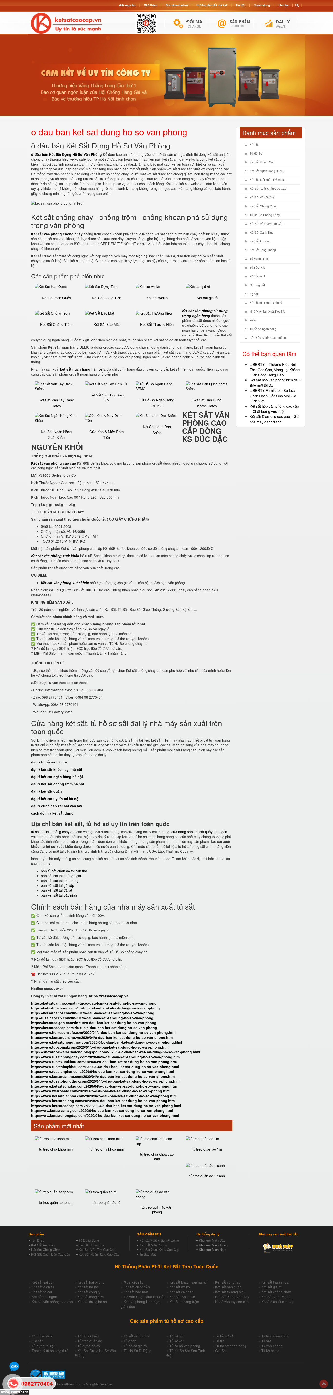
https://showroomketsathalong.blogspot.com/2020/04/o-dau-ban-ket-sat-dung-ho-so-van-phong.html (115, 1051)
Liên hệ (283, 5)
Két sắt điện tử (43, 1287)
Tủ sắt (266, 1340)
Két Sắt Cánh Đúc (261, 232)
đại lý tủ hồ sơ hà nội (49, 762)
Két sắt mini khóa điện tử (266, 303)
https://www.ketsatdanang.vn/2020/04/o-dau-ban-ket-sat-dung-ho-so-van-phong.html (102, 1037)
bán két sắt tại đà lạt (56, 890)
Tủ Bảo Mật (257, 267)
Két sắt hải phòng (91, 1282)
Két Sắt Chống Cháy (263, 206)
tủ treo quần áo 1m (207, 1149)
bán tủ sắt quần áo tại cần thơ (64, 870)
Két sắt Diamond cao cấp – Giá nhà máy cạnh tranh (274, 419)
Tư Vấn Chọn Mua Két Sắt (144, 1296)
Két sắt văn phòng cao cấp (52, 1301)
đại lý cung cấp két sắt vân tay (56, 805)
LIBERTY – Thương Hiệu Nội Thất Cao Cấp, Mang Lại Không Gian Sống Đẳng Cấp (275, 369)
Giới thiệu (150, 5)
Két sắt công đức (91, 1296)
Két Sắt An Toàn (260, 241)
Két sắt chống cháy (276, 1291)
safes (253, 320)
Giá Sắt (221, 1350)
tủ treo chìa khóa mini (56, 1149)
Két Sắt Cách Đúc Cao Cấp (50, 1254)
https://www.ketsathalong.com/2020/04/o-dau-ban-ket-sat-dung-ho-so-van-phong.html (103, 1100)
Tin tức (240, 5)
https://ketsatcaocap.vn (108, 995)
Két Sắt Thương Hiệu (157, 324)
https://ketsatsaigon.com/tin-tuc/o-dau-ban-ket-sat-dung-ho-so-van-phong (93, 1022)
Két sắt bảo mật (136, 1291)
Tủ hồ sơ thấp (88, 1336)
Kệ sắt (254, 294)
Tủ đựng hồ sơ (89, 1345)
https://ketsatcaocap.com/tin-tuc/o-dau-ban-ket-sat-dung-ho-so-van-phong (94, 1027)
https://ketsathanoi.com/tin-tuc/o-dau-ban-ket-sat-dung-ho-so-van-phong (92, 1012)
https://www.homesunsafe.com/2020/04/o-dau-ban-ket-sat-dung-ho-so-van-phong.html (103, 1032)
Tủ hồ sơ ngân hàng (263, 329)
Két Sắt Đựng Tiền (106, 297)
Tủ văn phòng (272, 1345)
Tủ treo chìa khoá (274, 1336)
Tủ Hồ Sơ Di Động (137, 1350)
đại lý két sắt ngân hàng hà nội (57, 776)
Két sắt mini (257, 276)
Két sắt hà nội (88, 1287)
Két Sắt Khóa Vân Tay (232, 1296)
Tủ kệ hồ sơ (270, 1350)
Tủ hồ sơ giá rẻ (135, 1345)
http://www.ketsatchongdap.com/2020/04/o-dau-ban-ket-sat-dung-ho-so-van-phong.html (105, 1115)
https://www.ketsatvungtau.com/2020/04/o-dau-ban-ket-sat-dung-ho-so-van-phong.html (104, 1086)
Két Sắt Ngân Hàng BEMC (267, 171)
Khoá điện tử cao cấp (277, 1301)
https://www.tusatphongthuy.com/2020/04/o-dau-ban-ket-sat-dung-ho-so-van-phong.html (105, 1081)
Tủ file (220, 1340)
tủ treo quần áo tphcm (56, 1202)
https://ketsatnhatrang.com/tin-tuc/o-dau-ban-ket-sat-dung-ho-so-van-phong (95, 1008)
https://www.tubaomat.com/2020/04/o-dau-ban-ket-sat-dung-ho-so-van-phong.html (100, 1047)
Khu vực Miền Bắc (212, 1240)
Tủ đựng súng (259, 259)
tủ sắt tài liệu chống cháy (50, 831)
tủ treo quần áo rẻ (106, 1202)
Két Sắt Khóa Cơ (182, 1296)
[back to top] (323, 1384)
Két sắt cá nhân (181, 1291)
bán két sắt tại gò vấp (57, 885)
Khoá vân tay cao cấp (232, 1301)
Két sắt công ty (89, 1291)
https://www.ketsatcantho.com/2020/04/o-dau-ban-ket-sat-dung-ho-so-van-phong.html (103, 1076)
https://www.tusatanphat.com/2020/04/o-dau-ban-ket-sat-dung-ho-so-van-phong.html (102, 1071)
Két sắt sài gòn (43, 1282)
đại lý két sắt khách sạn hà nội (56, 769)
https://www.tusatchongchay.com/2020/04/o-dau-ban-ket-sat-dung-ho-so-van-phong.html (106, 1056)
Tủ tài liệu (176, 1336)
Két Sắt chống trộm (184, 1301)
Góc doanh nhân (177, 5)
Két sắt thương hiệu (230, 1291)
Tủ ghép (130, 1340)
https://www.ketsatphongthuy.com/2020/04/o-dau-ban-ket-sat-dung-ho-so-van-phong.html (106, 1042)
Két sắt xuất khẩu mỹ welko (267, 180)
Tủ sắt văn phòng (137, 1336)
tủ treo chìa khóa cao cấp (157, 1156)
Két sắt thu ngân (44, 1296)
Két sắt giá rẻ (207, 297)
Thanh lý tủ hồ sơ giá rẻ (50, 1350)
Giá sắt (37, 1340)
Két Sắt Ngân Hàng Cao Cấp (99, 1254)
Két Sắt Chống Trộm (56, 324)
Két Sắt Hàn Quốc (56, 297)
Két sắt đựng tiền (137, 1287)
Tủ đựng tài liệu (44, 1345)
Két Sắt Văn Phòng (262, 197)
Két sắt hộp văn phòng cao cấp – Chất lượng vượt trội (274, 409)
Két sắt (254, 145)
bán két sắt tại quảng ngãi (61, 875)
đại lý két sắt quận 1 (48, 791)
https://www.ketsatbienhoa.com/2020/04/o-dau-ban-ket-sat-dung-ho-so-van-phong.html (104, 1095)
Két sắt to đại (42, 1291)
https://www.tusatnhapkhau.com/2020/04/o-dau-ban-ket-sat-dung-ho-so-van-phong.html (105, 1066)
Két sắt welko (157, 297)
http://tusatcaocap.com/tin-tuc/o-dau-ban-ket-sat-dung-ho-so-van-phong (92, 1017)
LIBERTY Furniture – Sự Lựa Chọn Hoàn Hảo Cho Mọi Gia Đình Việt (273, 395)
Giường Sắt (257, 285)
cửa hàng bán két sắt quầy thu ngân (199, 831)
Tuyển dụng (262, 5)
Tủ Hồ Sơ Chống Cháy (265, 215)
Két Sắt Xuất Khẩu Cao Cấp (268, 188)
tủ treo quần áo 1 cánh (207, 1175)
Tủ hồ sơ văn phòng (184, 1345)
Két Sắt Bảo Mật (107, 324)
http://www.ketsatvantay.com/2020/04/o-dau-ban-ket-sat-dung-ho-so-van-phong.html (102, 1110)
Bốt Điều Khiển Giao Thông (268, 338)
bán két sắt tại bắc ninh (59, 895)
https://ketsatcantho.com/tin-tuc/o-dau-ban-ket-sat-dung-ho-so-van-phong (94, 1003)
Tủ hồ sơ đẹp (42, 1336)
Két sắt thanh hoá (275, 1282)
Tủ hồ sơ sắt (224, 1336)
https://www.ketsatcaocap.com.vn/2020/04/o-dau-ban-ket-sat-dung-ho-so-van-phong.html (106, 1105)
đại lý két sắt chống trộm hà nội (57, 784)
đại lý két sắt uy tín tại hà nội (55, 798)
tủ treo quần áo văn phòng (157, 1209)
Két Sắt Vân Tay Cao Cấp (266, 224)
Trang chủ (128, 5)
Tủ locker (176, 1340)
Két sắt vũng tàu (227, 1282)
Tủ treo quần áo (90, 1340)
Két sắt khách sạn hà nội (188, 1282)
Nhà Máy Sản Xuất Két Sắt (267, 311)
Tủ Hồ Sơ (256, 153)
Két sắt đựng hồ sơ (92, 1301)
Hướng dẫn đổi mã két (211, 5)
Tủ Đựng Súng (89, 1240)
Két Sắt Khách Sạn (262, 162)
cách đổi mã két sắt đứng (52, 813)
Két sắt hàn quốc (228, 1287)
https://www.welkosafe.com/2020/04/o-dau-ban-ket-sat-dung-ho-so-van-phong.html (100, 1090)
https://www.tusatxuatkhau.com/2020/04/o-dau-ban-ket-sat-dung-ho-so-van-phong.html (104, 1061)
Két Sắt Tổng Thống (263, 250)
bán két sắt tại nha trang (59, 880)
